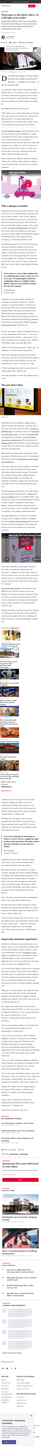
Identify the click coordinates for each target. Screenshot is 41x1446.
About (3, 1380)
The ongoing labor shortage (10, 588)
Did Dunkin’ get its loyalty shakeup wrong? (19, 1218)
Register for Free (9, 1442)
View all (4, 1353)
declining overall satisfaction (18, 521)
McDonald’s (13, 72)
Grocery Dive (21, 1400)
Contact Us (5, 1386)
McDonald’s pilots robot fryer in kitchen (18, 1130)
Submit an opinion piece (25, 1386)
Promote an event (23, 1389)
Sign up (32, 6)
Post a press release (15, 1353)
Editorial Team (6, 1383)
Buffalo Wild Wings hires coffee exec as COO (20, 1286)
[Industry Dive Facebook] (7, 1368)
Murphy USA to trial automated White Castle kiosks (20, 1294)
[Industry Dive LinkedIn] (3, 1368)
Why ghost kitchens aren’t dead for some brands (22, 1279)
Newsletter (5, 1389)
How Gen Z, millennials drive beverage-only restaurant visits (20, 1271)
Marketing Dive (22, 1403)
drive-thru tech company (12, 131)
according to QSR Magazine (17, 228)
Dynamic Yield (6, 443)
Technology (23, 1154)
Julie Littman (10, 36)
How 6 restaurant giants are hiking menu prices (19, 1252)
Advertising (20, 1380)
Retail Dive (20, 1406)
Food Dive (20, 1397)
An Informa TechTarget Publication (20, 2)
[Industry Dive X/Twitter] (11, 1368)
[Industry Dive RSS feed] (16, 1368)
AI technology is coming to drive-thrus (17, 1123)
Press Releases (6, 1397)
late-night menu (32, 434)
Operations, (14, 1154)
